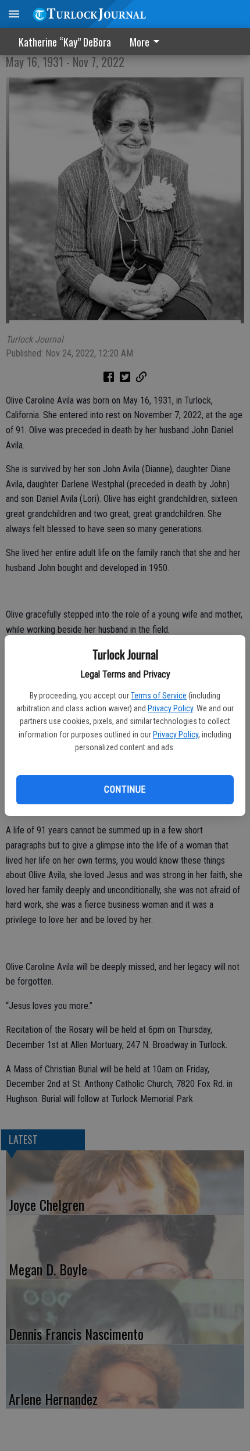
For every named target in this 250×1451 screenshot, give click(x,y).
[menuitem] (147, 41)
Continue (124, 789)
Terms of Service (159, 695)
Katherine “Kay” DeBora (65, 41)
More (139, 41)
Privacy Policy (170, 708)
